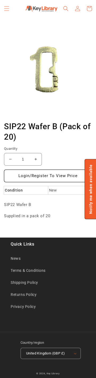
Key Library (53, 373)
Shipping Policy (24, 282)
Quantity (10, 149)
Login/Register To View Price (48, 175)
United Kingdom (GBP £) (45, 353)
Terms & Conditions (28, 270)
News (16, 258)
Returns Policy (24, 294)
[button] (7, 8)
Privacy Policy (23, 306)
